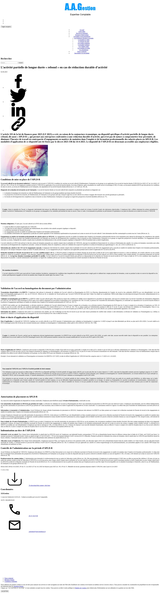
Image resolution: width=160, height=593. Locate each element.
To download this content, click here (39, 485)
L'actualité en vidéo (83, 40)
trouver (21, 62)
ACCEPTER (4, 591)
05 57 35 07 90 (33, 516)
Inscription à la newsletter (81, 53)
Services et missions (82, 33)
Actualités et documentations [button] (82, 36)
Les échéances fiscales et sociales (83, 38)
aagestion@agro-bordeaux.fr (37, 531)
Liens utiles (82, 31)
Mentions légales (9, 580)
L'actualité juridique (84, 45)
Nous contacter (8, 578)
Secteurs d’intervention (82, 35)
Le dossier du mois (83, 41)
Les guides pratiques (84, 43)
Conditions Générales (10, 581)
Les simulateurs (83, 50)
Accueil (82, 30)
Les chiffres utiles (84, 46)
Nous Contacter (81, 51)
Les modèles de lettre (84, 48)
